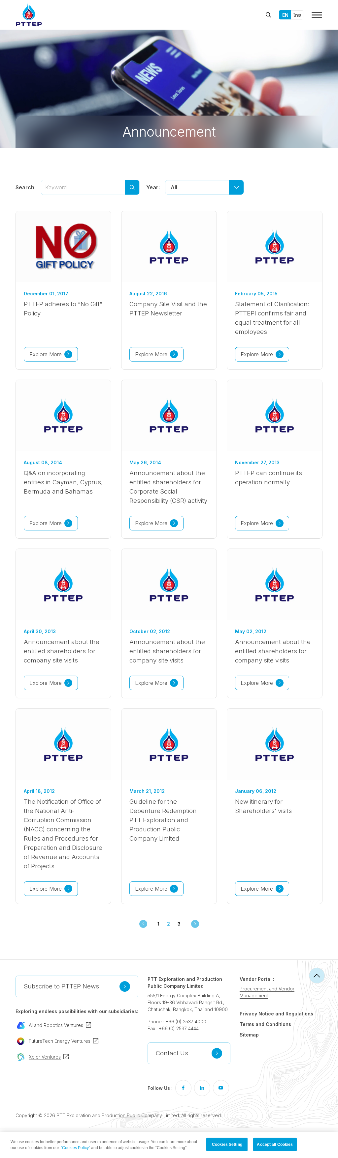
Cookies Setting (227, 1144)
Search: (26, 187)
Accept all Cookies (275, 1144)
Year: (153, 187)
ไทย (297, 15)
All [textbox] (174, 187)
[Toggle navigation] (316, 15)
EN (285, 15)
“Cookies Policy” (75, 1147)
